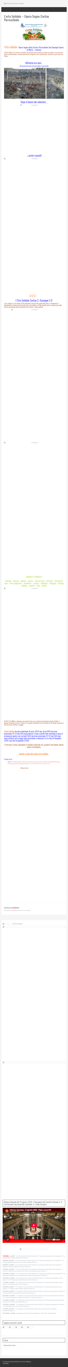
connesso (13, 910)
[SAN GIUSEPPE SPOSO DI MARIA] (14, 3)
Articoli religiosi (17, 924)
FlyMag (27, 1361)
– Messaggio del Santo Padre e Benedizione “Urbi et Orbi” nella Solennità (33, 1313)
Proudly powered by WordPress (11, 1361)
